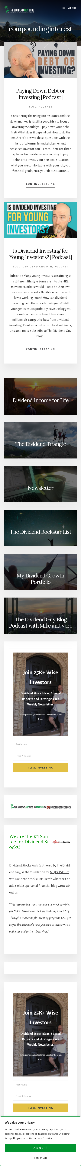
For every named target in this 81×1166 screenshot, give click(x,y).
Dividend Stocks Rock (23, 865)
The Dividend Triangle (40, 444)
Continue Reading (40, 185)
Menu (72, 8)
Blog (32, 107)
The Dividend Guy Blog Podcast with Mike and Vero (40, 622)
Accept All (40, 1147)
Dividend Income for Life (41, 400)
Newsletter (40, 488)
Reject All (40, 1158)
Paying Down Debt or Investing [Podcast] (40, 94)
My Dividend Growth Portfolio (40, 578)
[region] (40, 1141)
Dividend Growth (37, 267)
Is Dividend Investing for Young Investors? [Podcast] (40, 253)
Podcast (46, 107)
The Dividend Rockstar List (40, 531)
